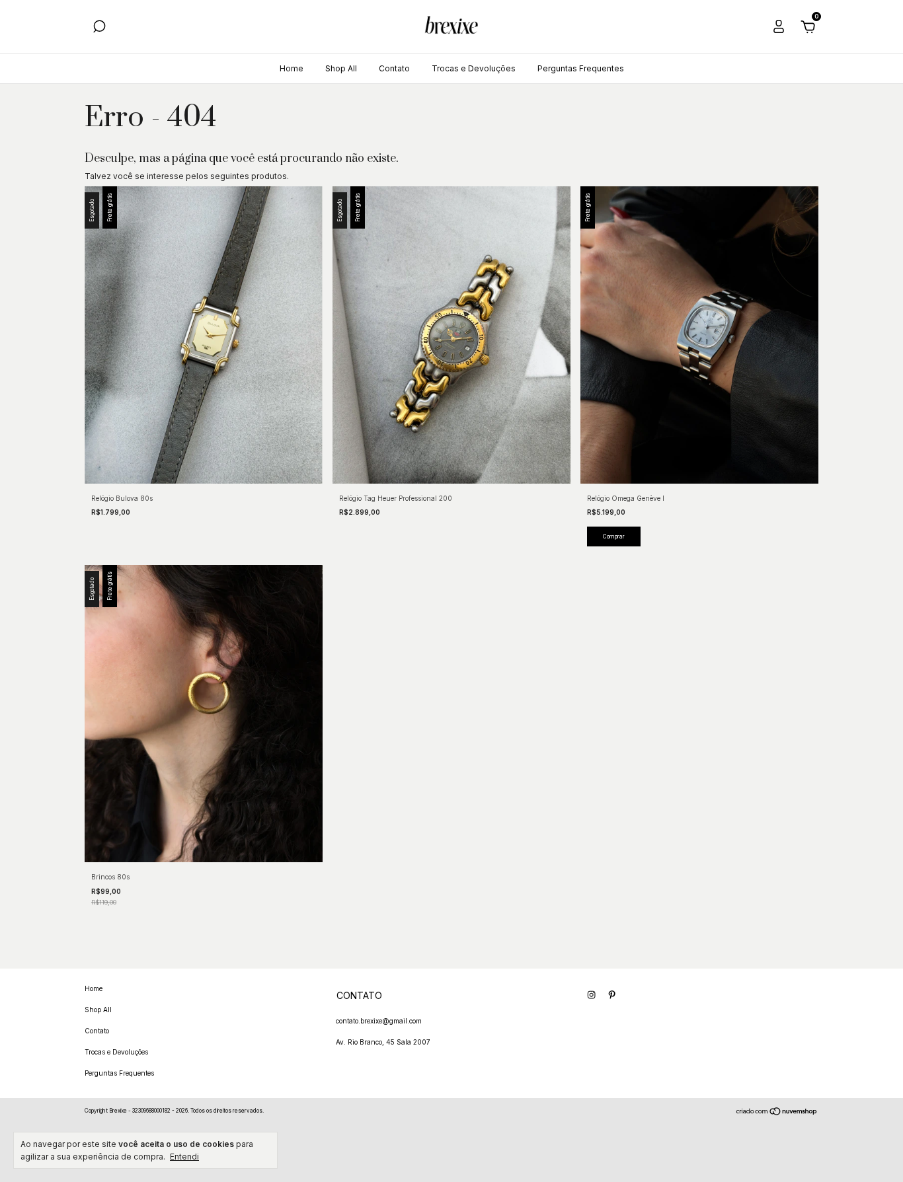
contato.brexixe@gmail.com (379, 1021)
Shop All (341, 68)
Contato (394, 68)
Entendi (184, 1157)
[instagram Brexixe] (591, 994)
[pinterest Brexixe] (612, 994)
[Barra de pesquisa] (99, 29)
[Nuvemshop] (777, 1113)
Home (291, 68)
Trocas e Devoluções (474, 68)
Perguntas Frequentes (580, 68)
